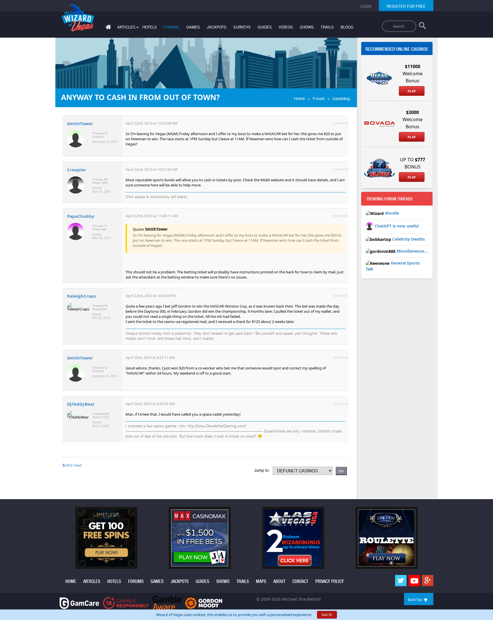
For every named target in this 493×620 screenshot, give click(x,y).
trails (327, 27)
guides (265, 27)
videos (286, 27)
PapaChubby (80, 216)
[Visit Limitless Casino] (106, 537)
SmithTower (80, 123)
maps (261, 581)
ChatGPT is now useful (397, 226)
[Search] (422, 27)
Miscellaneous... (412, 251)
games (193, 27)
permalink (340, 123)
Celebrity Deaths (408, 239)
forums (171, 27)
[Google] (427, 580)
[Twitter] (401, 580)
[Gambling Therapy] (203, 602)
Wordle (392, 213)
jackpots (217, 27)
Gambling (341, 98)
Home (299, 98)
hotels (149, 27)
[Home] (107, 28)
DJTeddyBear (81, 404)
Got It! (327, 614)
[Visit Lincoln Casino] (386, 537)
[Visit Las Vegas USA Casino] (293, 537)
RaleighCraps (81, 296)
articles (91, 581)
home (70, 581)
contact (300, 581)
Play (412, 91)
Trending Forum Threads (389, 199)
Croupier (76, 169)
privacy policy (329, 581)
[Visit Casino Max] (199, 537)
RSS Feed (73, 465)
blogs (347, 27)
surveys (242, 27)
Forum (319, 98)
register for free (406, 6)
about (279, 581)
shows (307, 27)
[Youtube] (414, 580)
